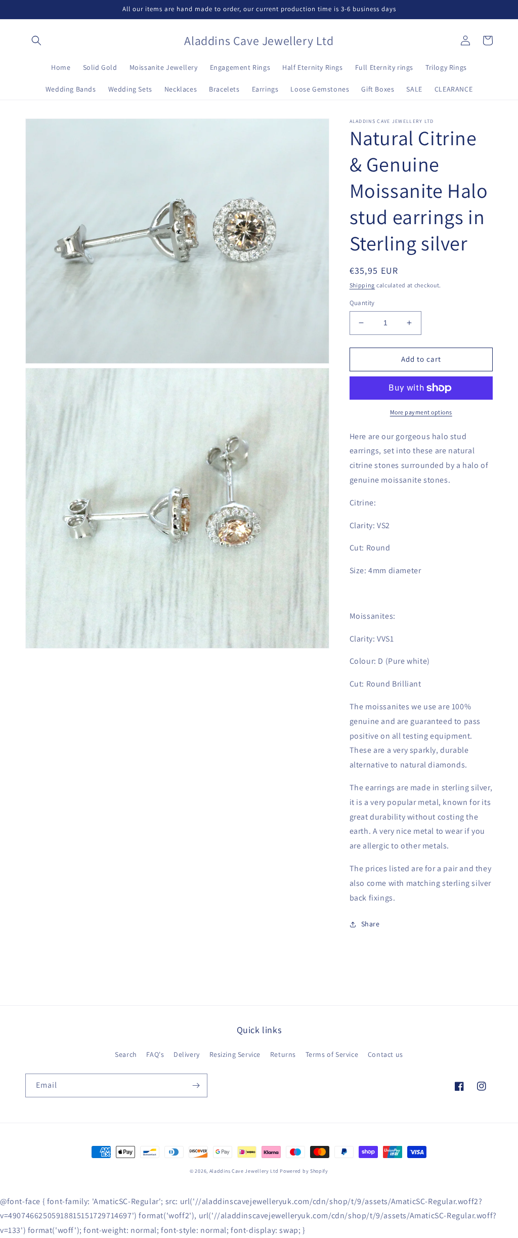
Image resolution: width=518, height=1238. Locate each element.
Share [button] (370, 923)
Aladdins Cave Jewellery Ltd (244, 1171)
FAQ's (155, 1054)
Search (126, 1054)
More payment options (421, 412)
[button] (36, 40)
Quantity (362, 302)
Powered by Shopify (304, 1171)
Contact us (385, 1054)
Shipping (362, 285)
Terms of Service (332, 1054)
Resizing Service (235, 1054)
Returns (283, 1054)
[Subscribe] (196, 1085)
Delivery (187, 1054)
